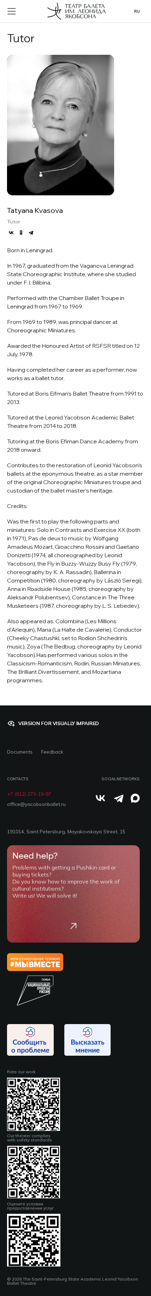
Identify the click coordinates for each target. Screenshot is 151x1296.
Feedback (52, 752)
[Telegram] (31, 232)
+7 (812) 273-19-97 (29, 794)
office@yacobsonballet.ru (36, 804)
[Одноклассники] (21, 232)
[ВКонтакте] (11, 232)
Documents (20, 752)
